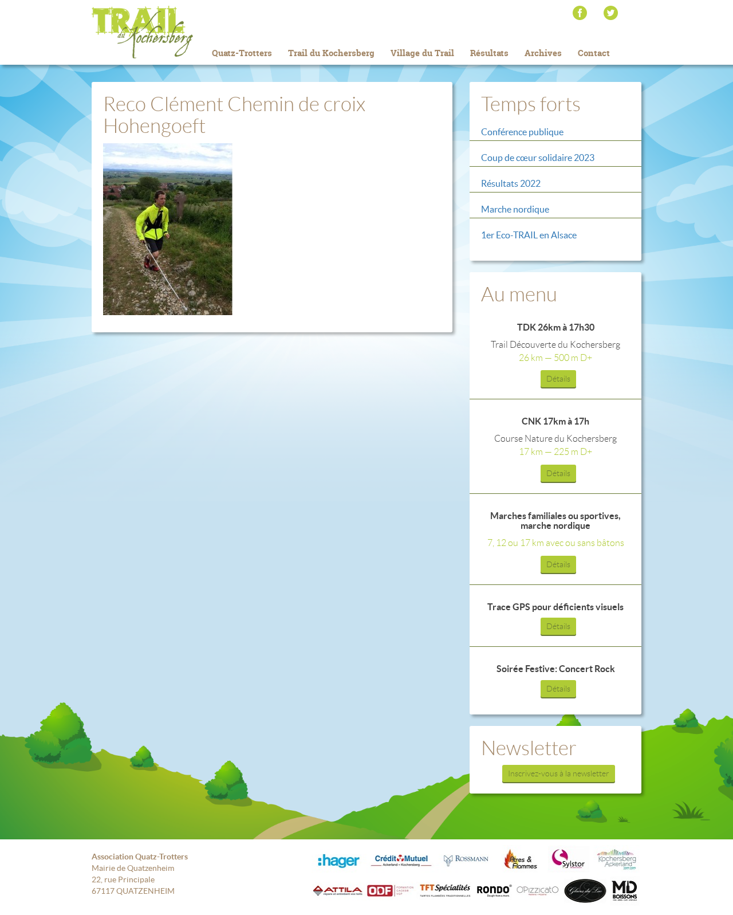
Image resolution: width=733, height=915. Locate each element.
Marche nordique (515, 209)
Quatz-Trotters (242, 53)
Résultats (489, 53)
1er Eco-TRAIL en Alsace (529, 235)
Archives (543, 53)
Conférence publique (522, 132)
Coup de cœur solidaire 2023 (537, 157)
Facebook (580, 13)
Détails (558, 378)
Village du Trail (422, 53)
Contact (594, 53)
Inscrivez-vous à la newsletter (558, 773)
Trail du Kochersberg (160, 32)
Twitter (611, 13)
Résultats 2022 (511, 183)
